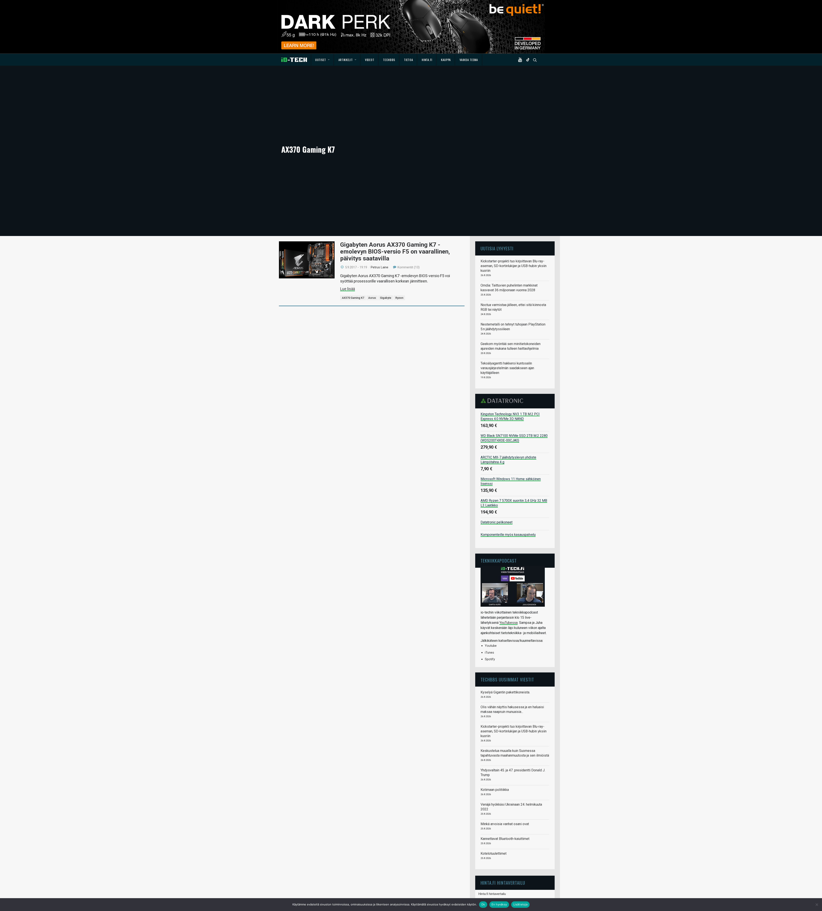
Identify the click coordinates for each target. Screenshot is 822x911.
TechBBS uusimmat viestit (507, 679)
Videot (369, 59)
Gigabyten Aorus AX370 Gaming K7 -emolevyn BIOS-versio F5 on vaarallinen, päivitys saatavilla (395, 251)
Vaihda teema (469, 59)
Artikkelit (345, 59)
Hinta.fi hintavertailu (492, 894)
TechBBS (389, 59)
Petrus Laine (379, 267)
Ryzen (399, 297)
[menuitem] (322, 60)
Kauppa (446, 59)
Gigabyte (385, 297)
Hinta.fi (427, 59)
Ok (483, 904)
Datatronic (503, 400)
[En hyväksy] (817, 904)
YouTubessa (508, 623)
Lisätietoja (520, 904)
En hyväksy (499, 904)
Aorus (372, 297)
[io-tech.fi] (294, 60)
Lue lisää (347, 289)
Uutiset (320, 59)
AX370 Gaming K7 (353, 297)
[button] (521, 60)
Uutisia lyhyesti (497, 248)
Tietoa (408, 59)
